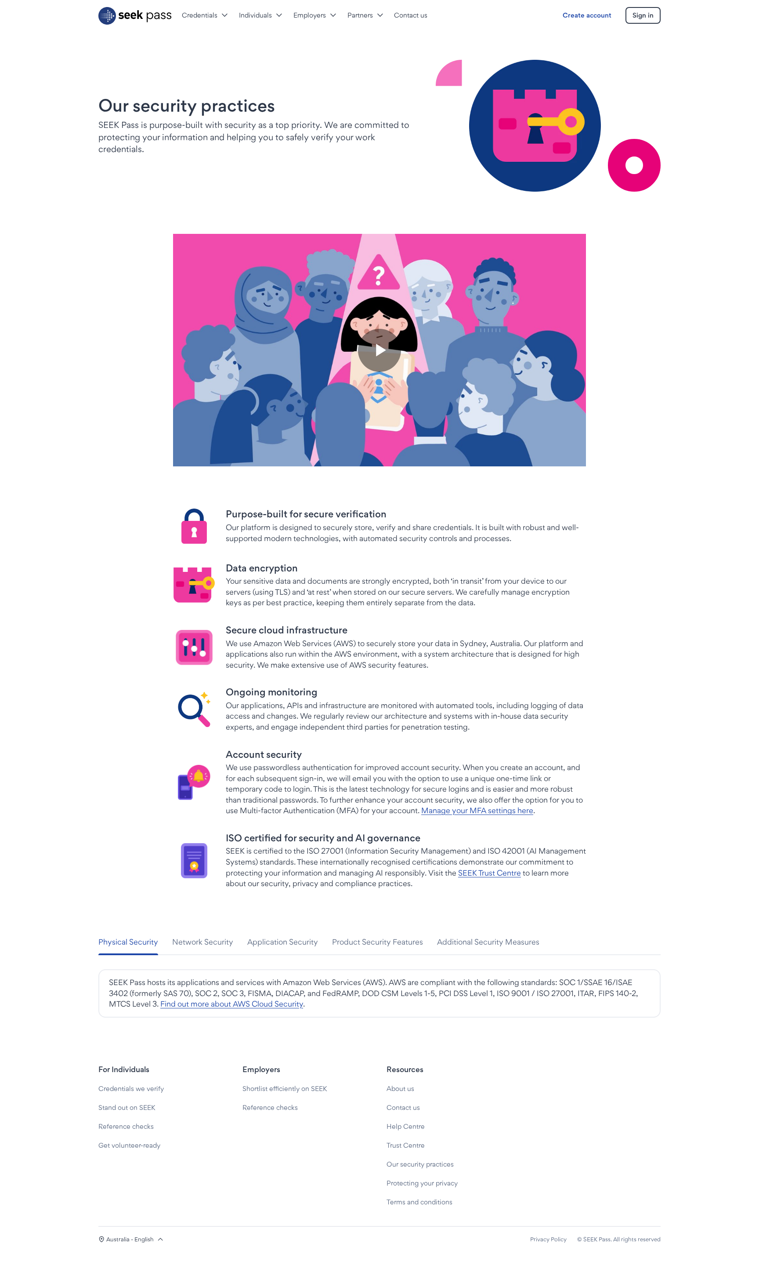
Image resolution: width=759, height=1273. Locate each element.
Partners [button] (360, 15)
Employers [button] (309, 15)
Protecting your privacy (422, 1183)
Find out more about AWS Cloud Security (231, 1003)
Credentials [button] (199, 15)
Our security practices (420, 1164)
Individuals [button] (255, 15)
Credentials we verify (131, 1088)
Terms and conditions (419, 1202)
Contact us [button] (410, 15)
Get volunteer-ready (129, 1145)
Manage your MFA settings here (477, 810)
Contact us (403, 1107)
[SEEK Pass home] (134, 16)
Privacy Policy (548, 1239)
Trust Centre (406, 1145)
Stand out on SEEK (126, 1107)
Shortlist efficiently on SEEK (284, 1088)
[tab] (128, 942)
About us (400, 1088)
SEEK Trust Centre (489, 872)
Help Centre (406, 1126)
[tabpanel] (379, 993)
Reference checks (126, 1126)
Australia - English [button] (130, 1239)
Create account (587, 15)
